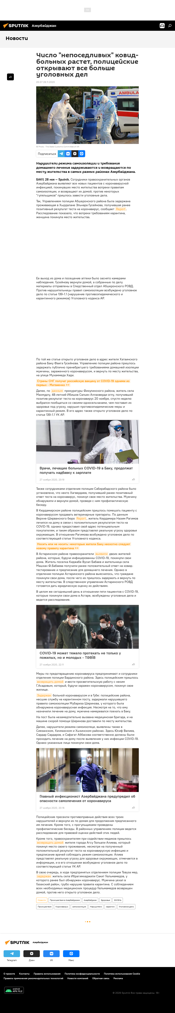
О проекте (9, 973)
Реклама (118, 978)
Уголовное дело (126, 906)
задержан (44, 876)
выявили (101, 554)
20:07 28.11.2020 (45, 82)
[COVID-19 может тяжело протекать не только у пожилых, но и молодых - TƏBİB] (87, 627)
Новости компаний (77, 978)
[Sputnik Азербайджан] (17, 28)
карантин (110, 906)
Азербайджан (90, 900)
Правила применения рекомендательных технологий (33, 978)
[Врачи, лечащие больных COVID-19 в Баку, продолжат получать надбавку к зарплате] (87, 442)
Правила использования (47, 973)
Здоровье (105, 900)
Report (120, 209)
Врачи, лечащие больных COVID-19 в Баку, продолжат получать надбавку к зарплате (86, 470)
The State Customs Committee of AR (62, 146)
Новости (42, 900)
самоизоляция (79, 906)
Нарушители (96, 906)
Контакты (24, 973)
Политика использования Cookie (122, 973)
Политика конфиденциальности (82, 973)
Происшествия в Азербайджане (65, 900)
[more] (133, 479)
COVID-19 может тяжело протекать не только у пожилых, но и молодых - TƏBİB (80, 655)
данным (57, 391)
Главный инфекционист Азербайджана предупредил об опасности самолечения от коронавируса (87, 798)
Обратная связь (100, 978)
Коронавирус (62, 906)
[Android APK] (14, 991)
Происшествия (44, 906)
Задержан (44, 695)
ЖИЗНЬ (117, 900)
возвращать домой (50, 682)
